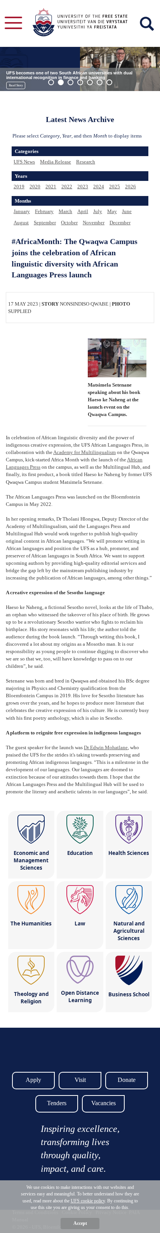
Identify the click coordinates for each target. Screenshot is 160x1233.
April (82, 211)
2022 (66, 186)
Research (85, 162)
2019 (19, 186)
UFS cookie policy (88, 1201)
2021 (50, 186)
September (45, 222)
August (21, 222)
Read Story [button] (16, 85)
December (120, 222)
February (44, 211)
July (97, 211)
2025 (114, 186)
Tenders (56, 1103)
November (93, 222)
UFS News (24, 162)
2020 (35, 186)
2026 (130, 186)
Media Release (55, 162)
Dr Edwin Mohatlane (106, 747)
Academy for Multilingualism (84, 452)
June (127, 211)
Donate (127, 1080)
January (22, 211)
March (65, 211)
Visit (80, 1080)
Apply (33, 1080)
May (112, 211)
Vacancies (103, 1103)
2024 (98, 186)
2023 (82, 186)
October (69, 222)
